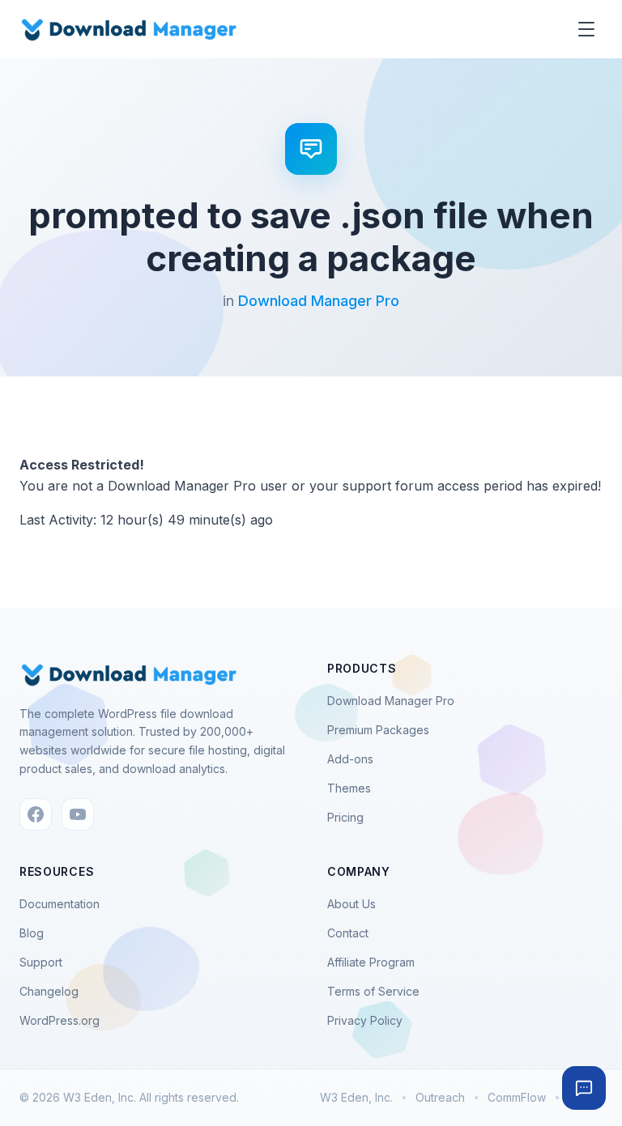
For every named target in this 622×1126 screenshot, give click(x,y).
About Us (351, 904)
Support (40, 962)
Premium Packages (378, 730)
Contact (348, 933)
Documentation (59, 904)
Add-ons (350, 759)
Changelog (49, 991)
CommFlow (517, 1097)
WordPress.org (59, 1020)
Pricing (345, 817)
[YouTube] (78, 814)
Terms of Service (373, 991)
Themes (349, 788)
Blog (31, 933)
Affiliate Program (371, 962)
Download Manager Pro (318, 300)
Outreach (440, 1097)
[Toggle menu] (586, 29)
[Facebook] (35, 814)
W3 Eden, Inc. (356, 1097)
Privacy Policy (365, 1020)
